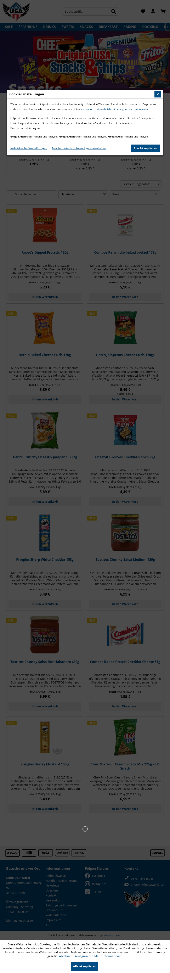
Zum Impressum (138, 109)
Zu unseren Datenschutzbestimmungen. (104, 109)
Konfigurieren (84, 956)
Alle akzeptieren (84, 966)
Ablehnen (66, 956)
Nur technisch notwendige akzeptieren (79, 148)
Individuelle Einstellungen (28, 148)
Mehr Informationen (108, 956)
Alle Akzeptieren (145, 148)
